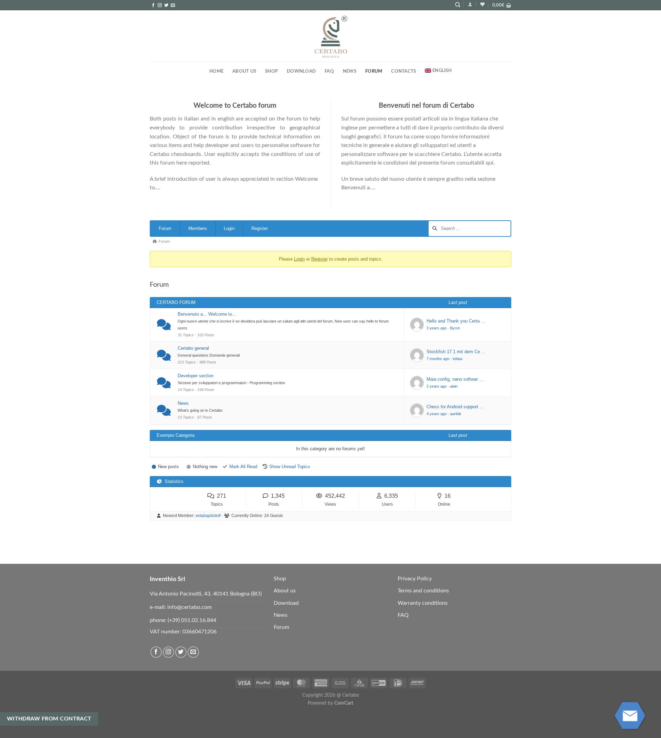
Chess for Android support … (455, 406)
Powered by (330, 703)
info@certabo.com (189, 607)
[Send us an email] (173, 5)
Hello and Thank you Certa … (456, 321)
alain (454, 386)
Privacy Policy (415, 578)
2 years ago (437, 386)
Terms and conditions (423, 590)
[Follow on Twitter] (166, 5)
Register (259, 228)
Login (229, 228)
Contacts (403, 71)
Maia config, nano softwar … (455, 379)
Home (216, 71)
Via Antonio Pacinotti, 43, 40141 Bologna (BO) (206, 594)
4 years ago (437, 414)
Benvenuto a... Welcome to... (207, 314)
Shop (271, 71)
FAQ (329, 71)
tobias (458, 359)
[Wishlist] (482, 4)
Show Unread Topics (289, 466)
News (349, 71)
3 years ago (437, 328)
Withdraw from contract (49, 718)
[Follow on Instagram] (160, 5)
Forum (165, 228)
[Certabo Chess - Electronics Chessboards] (330, 36)
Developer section (195, 375)
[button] (470, 4)
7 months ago (438, 359)
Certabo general (193, 348)
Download (301, 71)
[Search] (457, 5)
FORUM (373, 71)
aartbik (455, 414)
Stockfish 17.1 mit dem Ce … (456, 351)
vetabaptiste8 (208, 515)
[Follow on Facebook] (153, 5)
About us (244, 71)
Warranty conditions (423, 603)
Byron (455, 328)
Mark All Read (243, 466)
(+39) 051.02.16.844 (192, 620)
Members (197, 228)
